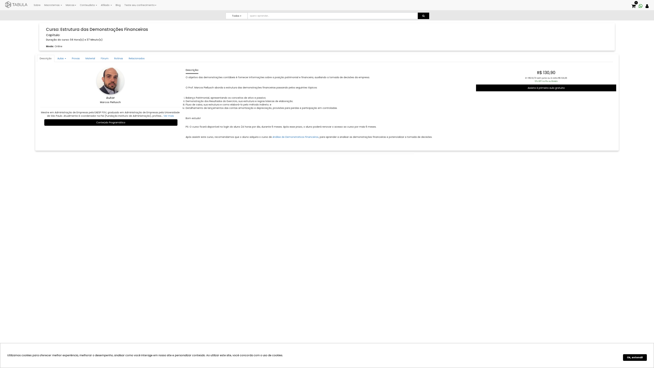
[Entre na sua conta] (648, 5)
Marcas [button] (70, 5)
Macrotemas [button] (52, 5)
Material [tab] (90, 58)
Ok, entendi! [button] (635, 357)
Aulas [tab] (60, 58)
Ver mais (169, 116)
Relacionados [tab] (137, 58)
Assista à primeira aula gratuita (546, 88)
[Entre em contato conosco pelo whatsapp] (642, 5)
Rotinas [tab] (118, 58)
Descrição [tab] (46, 58)
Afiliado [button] (105, 5)
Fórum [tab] (104, 58)
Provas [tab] (76, 58)
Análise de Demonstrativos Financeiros (295, 137)
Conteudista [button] (87, 5)
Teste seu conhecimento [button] (139, 5)
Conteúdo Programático (110, 122)
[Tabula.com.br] (16, 4)
